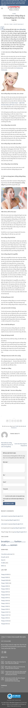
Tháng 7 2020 (4, 583)
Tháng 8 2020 (4, 580)
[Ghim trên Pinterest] (18, 421)
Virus (7, 545)
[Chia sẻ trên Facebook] (10, 421)
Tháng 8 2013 (4, 623)
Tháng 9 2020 (4, 577)
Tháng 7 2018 (4, 606)
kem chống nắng (21, 29)
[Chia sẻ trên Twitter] (12, 421)
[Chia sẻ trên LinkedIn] (20, 421)
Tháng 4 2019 (4, 594)
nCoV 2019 (24, 541)
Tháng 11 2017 (5, 615)
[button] (2, 8)
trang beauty (20, 24)
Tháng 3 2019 (4, 597)
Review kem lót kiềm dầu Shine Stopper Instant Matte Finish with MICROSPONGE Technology (15, 679)
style (3, 545)
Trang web (5, 489)
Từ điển (14, 13)
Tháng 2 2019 (4, 600)
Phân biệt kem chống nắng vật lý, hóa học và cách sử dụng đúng (7, 444)
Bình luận (5, 462)
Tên (4, 475)
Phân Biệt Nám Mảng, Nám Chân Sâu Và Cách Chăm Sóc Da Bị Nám (15, 662)
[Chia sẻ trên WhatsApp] (7, 421)
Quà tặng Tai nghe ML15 (17, 516)
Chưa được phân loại (6, 554)
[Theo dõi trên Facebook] (2, 652)
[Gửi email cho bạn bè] (15, 421)
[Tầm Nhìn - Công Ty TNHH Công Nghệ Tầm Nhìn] (14, 8)
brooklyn (5, 541)
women (13, 545)
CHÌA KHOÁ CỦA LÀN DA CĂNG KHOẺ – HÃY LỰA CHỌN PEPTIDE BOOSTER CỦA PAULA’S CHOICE (15, 673)
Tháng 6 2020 (4, 586)
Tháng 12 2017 (5, 612)
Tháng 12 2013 (5, 620)
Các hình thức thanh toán (14, 700)
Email (4, 482)
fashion (17, 541)
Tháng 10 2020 (5, 574)
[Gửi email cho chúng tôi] (5, 652)
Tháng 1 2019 (4, 603)
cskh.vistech (4, 516)
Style (2, 560)
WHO (9, 545)
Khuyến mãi (4, 557)
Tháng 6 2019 (4, 591)
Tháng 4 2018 (4, 609)
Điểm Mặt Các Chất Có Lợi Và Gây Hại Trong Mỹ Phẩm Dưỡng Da (15, 667)
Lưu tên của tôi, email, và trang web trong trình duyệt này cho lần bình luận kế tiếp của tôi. (13, 498)
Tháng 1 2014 (4, 618)
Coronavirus (12, 541)
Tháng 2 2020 (4, 589)
